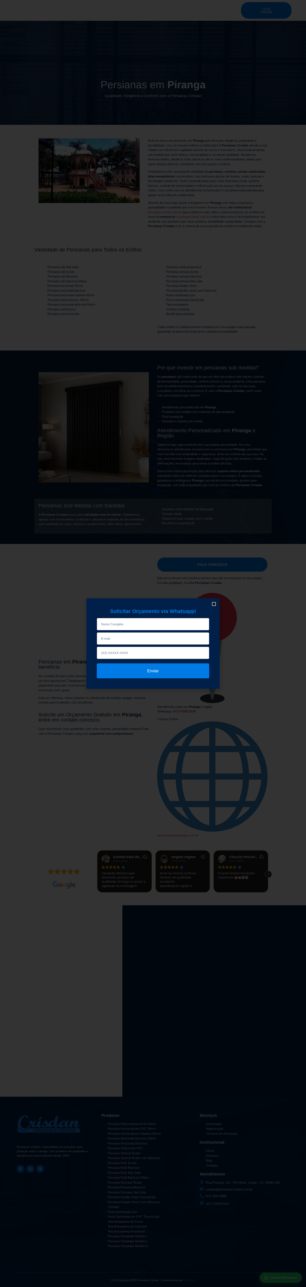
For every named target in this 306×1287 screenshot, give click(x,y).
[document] (153, 643)
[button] (213, 604)
